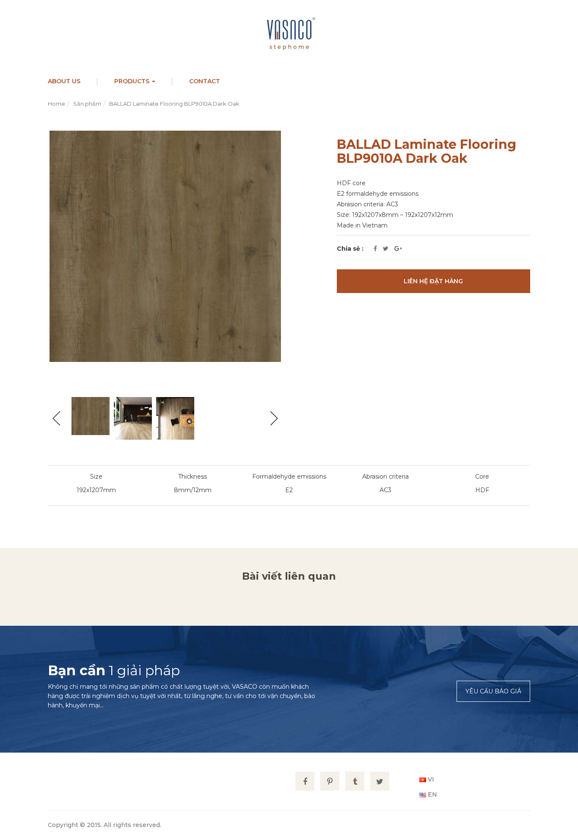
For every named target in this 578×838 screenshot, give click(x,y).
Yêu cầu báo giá (493, 691)
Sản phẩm (87, 103)
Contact (204, 81)
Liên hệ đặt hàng (433, 281)
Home (56, 103)
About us (64, 81)
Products (132, 81)
